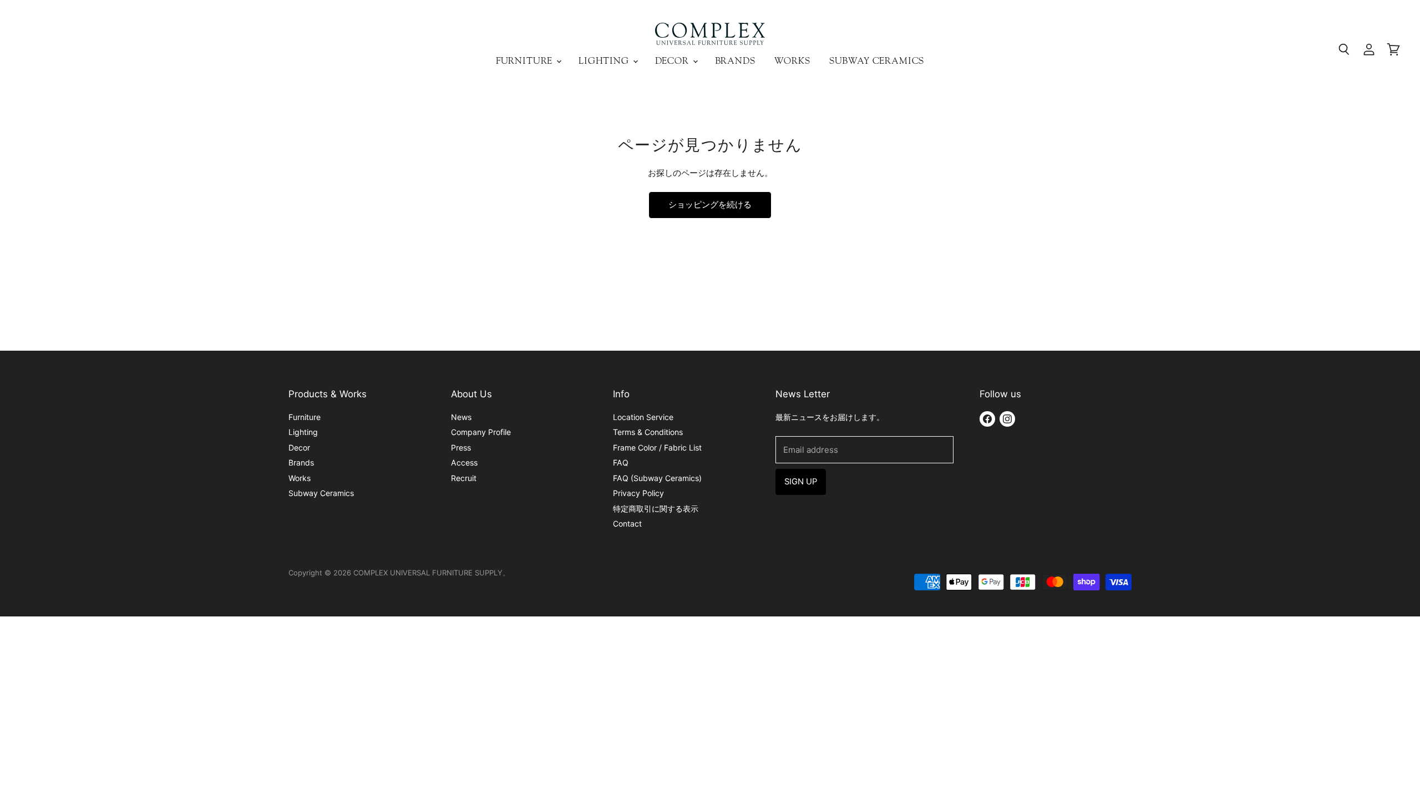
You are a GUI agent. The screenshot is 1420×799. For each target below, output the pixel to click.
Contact (627, 523)
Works (792, 60)
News (461, 417)
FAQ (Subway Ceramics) (657, 478)
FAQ (620, 462)
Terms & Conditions (648, 432)
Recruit (463, 478)
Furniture (525, 60)
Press (461, 447)
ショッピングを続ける (710, 205)
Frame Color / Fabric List (657, 447)
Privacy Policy (638, 493)
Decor (673, 60)
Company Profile (481, 432)
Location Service (643, 417)
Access (464, 462)
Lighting (605, 60)
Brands (735, 60)
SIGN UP (800, 482)
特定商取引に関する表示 (655, 508)
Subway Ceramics (877, 60)
